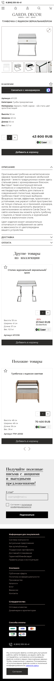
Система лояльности (19, 540)
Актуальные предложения (21, 543)
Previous (25, 449)
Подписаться (27, 514)
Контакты (13, 593)
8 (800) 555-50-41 (14, 2)
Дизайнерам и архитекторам (22, 610)
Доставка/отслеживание (20, 553)
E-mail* (10, 492)
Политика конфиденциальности (24, 577)
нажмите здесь (32, 665)
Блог (11, 587)
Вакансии (13, 590)
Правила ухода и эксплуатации (23, 560)
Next (29, 449)
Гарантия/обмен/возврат (20, 556)
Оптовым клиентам (18, 607)
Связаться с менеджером (25, 90)
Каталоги (13, 583)
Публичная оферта (18, 573)
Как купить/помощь (18, 546)
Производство (16, 580)
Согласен (17, 671)
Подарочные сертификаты (21, 550)
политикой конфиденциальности (21, 506)
